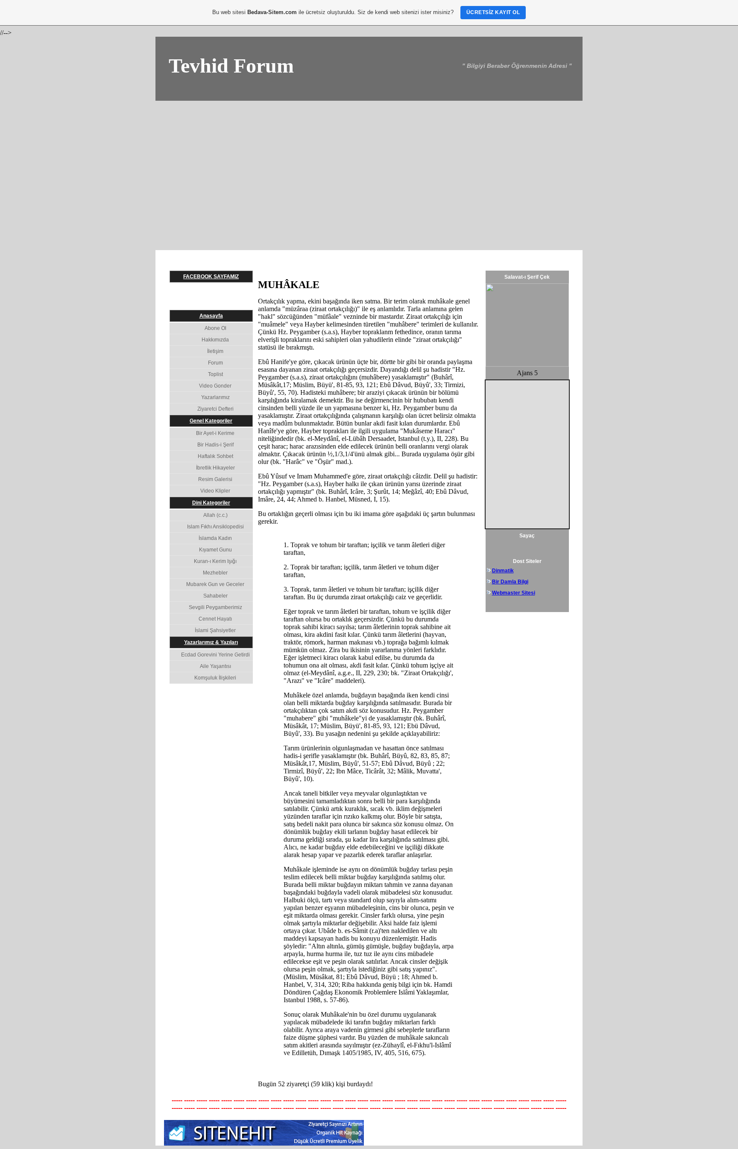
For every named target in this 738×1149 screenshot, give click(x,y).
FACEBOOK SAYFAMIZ (211, 277)
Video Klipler (215, 491)
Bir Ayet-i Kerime (215, 433)
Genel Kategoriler (211, 421)
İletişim (215, 351)
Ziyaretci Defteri (215, 409)
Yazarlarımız (215, 397)
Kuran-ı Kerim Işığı (215, 561)
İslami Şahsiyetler (215, 630)
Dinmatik (503, 571)
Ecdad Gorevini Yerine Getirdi (215, 655)
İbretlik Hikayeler (215, 468)
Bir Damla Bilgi (510, 582)
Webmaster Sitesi (513, 593)
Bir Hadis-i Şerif (215, 445)
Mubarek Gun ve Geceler (215, 584)
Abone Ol (215, 328)
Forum (215, 363)
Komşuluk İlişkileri (215, 678)
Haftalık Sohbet (215, 456)
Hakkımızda (215, 340)
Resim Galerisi (215, 479)
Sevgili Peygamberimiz (215, 607)
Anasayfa (211, 316)
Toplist (215, 374)
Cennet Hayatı (215, 619)
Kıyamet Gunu (215, 550)
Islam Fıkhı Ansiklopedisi (215, 527)
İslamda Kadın (215, 538)
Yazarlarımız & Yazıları (211, 642)
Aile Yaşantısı (215, 666)
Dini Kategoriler (211, 503)
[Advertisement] (369, 165)
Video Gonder (215, 386)
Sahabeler (215, 596)
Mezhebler (215, 573)
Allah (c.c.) (215, 515)
